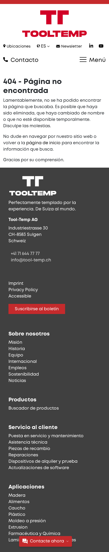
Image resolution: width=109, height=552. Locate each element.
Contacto (23, 60)
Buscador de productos (33, 408)
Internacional (22, 362)
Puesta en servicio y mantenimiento (46, 436)
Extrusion (18, 527)
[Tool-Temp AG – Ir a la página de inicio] (54, 23)
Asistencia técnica (27, 442)
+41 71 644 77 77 (25, 254)
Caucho (16, 508)
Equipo (15, 355)
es (43, 46)
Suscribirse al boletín (37, 309)
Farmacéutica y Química (34, 534)
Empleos (17, 368)
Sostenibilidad (23, 374)
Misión (15, 343)
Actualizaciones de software (38, 468)
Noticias (17, 381)
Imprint (15, 284)
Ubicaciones (18, 46)
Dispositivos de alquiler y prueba (43, 462)
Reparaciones (23, 455)
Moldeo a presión (27, 521)
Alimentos (18, 502)
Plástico (16, 515)
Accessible (19, 296)
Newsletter (71, 46)
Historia (16, 349)
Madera (16, 496)
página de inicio (43, 143)
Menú (97, 60)
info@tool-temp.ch (31, 260)
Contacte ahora (47, 541)
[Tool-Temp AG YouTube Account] (101, 46)
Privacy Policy (23, 290)
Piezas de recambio (29, 449)
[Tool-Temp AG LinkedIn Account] (91, 46)
